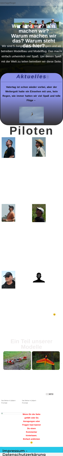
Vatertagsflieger (8, 3)
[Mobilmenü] (62, 3)
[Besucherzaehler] (49, 394)
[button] (2, 363)
